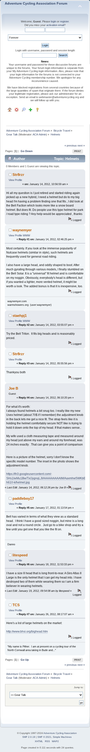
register (64, 21)
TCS (16, 605)
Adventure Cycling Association (60, 733)
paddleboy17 (23, 498)
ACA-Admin (39, 134)
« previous (71, 145)
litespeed (20, 555)
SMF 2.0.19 (28, 737)
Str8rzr (18, 175)
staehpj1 (19, 315)
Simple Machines (62, 737)
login (53, 21)
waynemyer (22, 230)
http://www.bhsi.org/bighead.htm (27, 631)
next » (81, 145)
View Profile (15, 180)
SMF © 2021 (44, 737)
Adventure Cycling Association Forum (36, 3)
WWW (26, 235)
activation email (55, 25)
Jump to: (79, 687)
